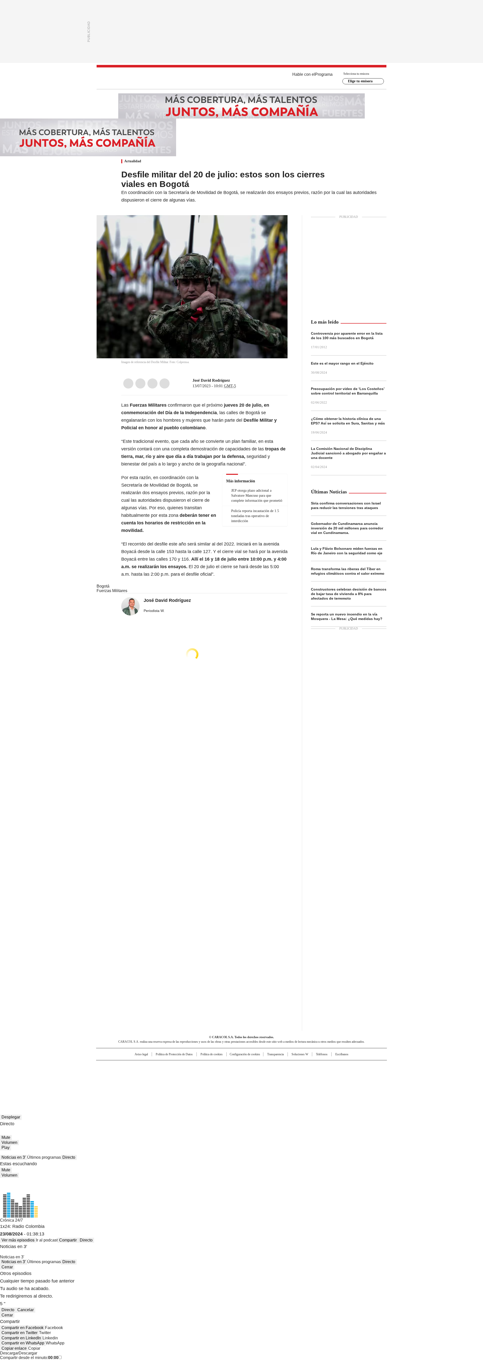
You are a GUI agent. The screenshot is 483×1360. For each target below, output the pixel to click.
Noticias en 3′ (14, 1157)
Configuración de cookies (245, 1054)
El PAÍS (182, 1066)
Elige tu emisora (360, 81)
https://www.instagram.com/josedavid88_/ (239, 380)
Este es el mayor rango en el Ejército (342, 363)
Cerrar (7, 1267)
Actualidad (132, 161)
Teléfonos (322, 1054)
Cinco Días (251, 1074)
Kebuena (330, 1074)
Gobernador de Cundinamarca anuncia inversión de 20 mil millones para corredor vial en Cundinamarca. (347, 528)
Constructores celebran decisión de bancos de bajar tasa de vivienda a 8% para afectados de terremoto (348, 593)
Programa (324, 74)
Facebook (128, 383)
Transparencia (275, 1054)
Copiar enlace (14, 1348)
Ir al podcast (47, 1240)
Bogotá (103, 586)
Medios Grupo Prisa (139, 1083)
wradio (231, 1074)
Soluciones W (300, 1054)
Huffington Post (190, 1074)
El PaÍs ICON (251, 1081)
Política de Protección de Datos (174, 1054)
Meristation (319, 1081)
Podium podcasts (229, 1081)
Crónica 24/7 (11, 1220)
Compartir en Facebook (23, 1328)
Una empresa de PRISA (139, 1071)
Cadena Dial (270, 1074)
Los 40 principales (204, 1066)
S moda (272, 1081)
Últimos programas (44, 1157)
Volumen (9, 1142)
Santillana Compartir (256, 1066)
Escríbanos (341, 1054)
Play (6, 1147)
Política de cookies (211, 1054)
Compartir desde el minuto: (29, 1357)
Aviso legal (141, 1054)
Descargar (9, 1353)
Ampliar (277, 225)
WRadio (241, 78)
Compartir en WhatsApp (23, 1343)
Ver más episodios (18, 1240)
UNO (216, 1074)
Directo (68, 1157)
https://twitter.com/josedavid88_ (233, 380)
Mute (6, 1137)
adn (314, 1066)
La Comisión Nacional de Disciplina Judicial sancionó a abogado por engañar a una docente (348, 453)
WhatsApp (164, 383)
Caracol (332, 1066)
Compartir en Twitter (19, 1333)
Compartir (68, 1240)
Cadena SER (280, 1066)
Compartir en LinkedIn (21, 1338)
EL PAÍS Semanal (288, 1074)
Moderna (206, 1081)
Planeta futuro (309, 1074)
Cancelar (25, 1310)
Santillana (227, 1066)
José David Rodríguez (211, 380)
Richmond (180, 1081)
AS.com (297, 1066)
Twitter (140, 383)
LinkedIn (152, 383)
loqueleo (294, 1081)
